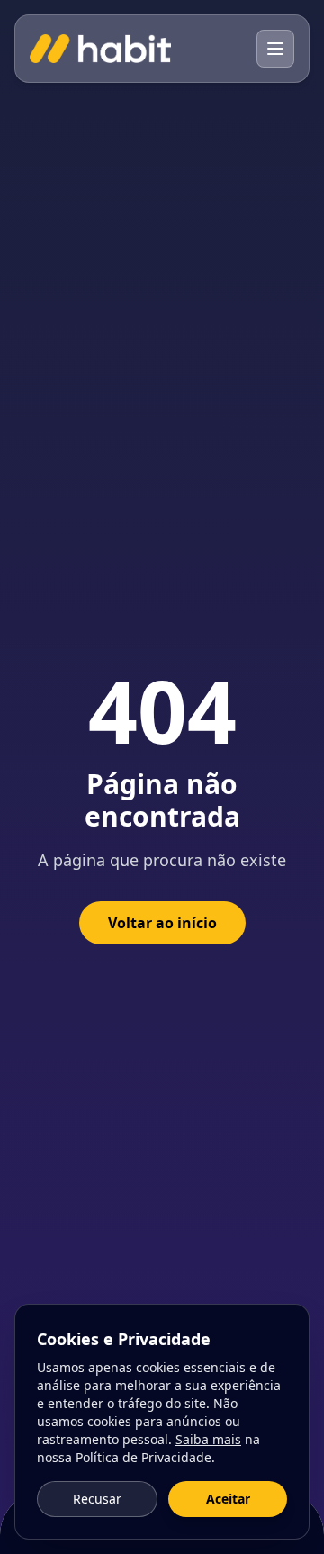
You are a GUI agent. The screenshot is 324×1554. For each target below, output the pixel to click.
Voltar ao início (162, 923)
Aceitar (228, 1498)
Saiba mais (208, 1439)
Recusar (97, 1498)
